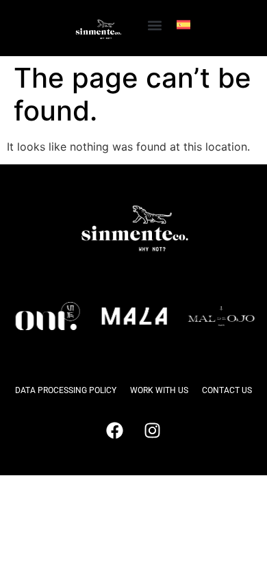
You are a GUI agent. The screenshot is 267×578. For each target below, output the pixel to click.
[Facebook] (115, 431)
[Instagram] (153, 431)
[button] (154, 25)
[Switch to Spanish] (183, 24)
